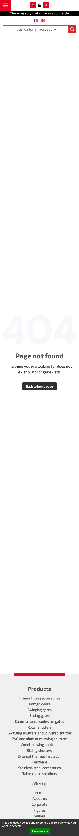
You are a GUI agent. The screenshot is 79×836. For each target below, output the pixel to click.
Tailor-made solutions (39, 773)
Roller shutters (39, 727)
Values (39, 816)
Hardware (39, 762)
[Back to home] (39, 5)
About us (39, 798)
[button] (5, 5)
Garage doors (39, 704)
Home (39, 793)
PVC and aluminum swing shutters (39, 739)
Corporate (39, 804)
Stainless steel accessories (39, 768)
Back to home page (39, 386)
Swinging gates (40, 710)
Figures (39, 810)
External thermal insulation (40, 756)
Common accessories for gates (39, 721)
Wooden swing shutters (39, 744)
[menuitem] (36, 20)
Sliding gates (40, 715)
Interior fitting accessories (39, 698)
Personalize (40, 831)
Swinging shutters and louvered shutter (39, 733)
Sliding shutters (39, 750)
